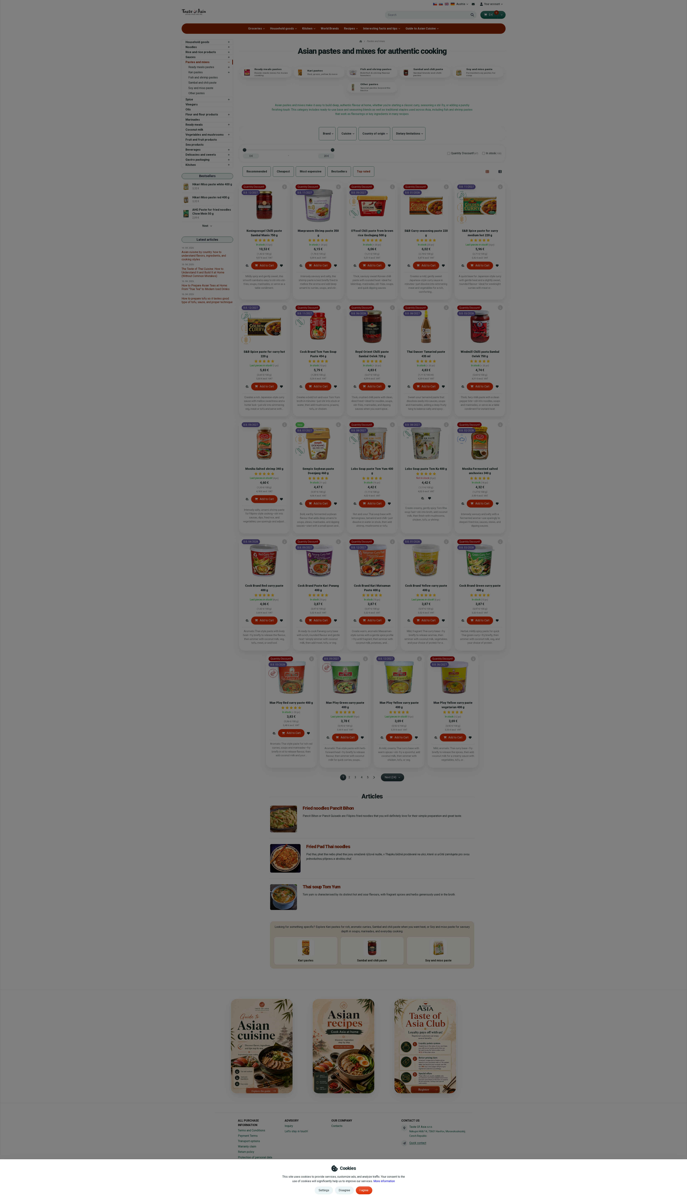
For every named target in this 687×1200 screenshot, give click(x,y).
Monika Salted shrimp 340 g (264, 469)
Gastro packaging (197, 159)
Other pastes (196, 93)
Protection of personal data (255, 1157)
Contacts (336, 1126)
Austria (462, 5)
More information (384, 1181)
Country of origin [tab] (374, 133)
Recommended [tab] (257, 171)
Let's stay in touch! (296, 1131)
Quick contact (417, 1143)
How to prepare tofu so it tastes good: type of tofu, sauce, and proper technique (207, 300)
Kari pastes (195, 72)
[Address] (404, 1128)
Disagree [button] (344, 1190)
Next (205, 225)
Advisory (292, 1120)
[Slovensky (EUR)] (441, 4)
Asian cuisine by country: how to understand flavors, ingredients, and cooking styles (204, 255)
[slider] (244, 150)
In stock (493, 153)
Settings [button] (324, 1190)
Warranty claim (247, 1146)
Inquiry (289, 1126)
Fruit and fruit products (201, 139)
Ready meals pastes (201, 67)
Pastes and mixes (197, 62)
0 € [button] (493, 14)
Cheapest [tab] (283, 171)
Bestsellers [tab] (339, 171)
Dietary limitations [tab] (408, 133)
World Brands (330, 28)
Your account (492, 4)
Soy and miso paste (200, 88)
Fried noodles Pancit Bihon (328, 808)
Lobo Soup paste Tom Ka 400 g (426, 469)
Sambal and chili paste (202, 82)
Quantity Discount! (464, 153)
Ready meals (194, 124)
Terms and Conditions (251, 1130)
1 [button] (344, 778)
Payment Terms (248, 1135)
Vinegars (192, 104)
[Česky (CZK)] (435, 4)
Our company (341, 1120)
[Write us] (404, 1143)
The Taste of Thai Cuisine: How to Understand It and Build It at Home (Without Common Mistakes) (203, 272)
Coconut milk (194, 129)
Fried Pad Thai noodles (328, 846)
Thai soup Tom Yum (321, 886)
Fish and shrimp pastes (203, 77)
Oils (188, 109)
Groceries (255, 28)
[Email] (473, 4)
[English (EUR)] (447, 4)
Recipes (349, 28)
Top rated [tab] (363, 171)
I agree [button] (364, 1190)
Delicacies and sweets (201, 154)
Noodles (191, 47)
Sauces (191, 57)
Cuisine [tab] (347, 133)
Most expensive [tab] (310, 171)
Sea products (195, 144)
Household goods (282, 28)
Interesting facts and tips (380, 28)
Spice (189, 99)
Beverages (193, 149)
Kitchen (307, 28)
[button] (502, 15)
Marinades (193, 119)
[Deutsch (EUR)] (452, 4)
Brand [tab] (327, 133)
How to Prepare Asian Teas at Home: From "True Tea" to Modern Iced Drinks (206, 287)
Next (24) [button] (390, 777)
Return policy (246, 1152)
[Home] (194, 11)
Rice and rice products (201, 52)
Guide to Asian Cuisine (421, 28)
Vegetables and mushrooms (205, 134)
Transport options (249, 1141)
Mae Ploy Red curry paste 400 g (291, 702)
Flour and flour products (202, 114)
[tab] (487, 171)
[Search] (472, 15)
